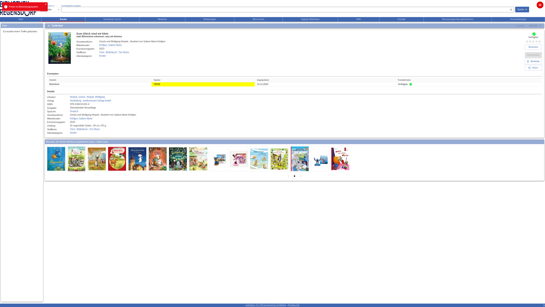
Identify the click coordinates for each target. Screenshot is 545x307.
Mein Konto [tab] (258, 19)
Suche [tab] (63, 19)
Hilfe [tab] (358, 19)
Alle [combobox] (50, 9)
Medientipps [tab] (210, 19)
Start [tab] (20, 19)
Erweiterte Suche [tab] (112, 19)
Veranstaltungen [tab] (518, 19)
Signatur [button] (157, 80)
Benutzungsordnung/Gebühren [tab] (457, 19)
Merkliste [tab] (162, 19)
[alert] (25, 6)
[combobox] (284, 9)
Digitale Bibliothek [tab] (310, 19)
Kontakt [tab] (401, 19)
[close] (46, 4)
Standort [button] (52, 80)
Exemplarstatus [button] (404, 80)
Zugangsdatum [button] (263, 80)
